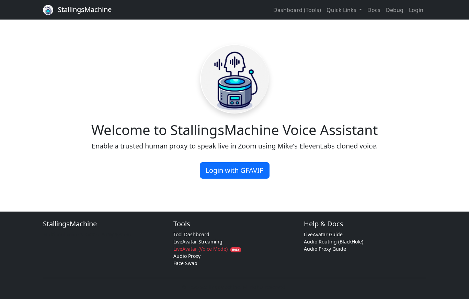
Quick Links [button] (342, 10)
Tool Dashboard (191, 234)
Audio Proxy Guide (325, 249)
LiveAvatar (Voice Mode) (206, 249)
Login (416, 10)
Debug (394, 10)
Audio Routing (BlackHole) (333, 241)
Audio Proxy (187, 256)
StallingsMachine (84, 9)
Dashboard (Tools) (297, 10)
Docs (373, 10)
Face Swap (185, 263)
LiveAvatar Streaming (197, 241)
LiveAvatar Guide (323, 234)
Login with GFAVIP (235, 170)
